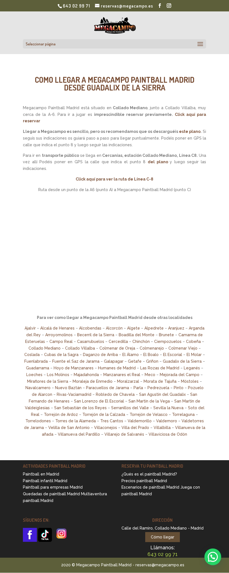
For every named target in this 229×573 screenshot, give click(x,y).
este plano (190, 131)
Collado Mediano (44, 348)
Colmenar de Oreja (117, 348)
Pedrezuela (158, 388)
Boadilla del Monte (136, 335)
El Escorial (172, 354)
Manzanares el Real (121, 374)
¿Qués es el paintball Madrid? (149, 474)
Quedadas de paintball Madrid (51, 494)
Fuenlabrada (36, 361)
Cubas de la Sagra (61, 354)
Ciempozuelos (168, 341)
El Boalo (151, 354)
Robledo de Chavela (115, 394)
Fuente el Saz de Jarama (75, 361)
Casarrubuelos (90, 341)
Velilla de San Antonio (69, 427)
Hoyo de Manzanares (74, 368)
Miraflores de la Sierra (47, 381)
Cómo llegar (162, 537)
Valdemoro (166, 421)
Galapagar (113, 361)
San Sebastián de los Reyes (80, 408)
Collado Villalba (80, 348)
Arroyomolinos (59, 335)
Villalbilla (162, 427)
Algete (133, 328)
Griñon (152, 361)
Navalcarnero (38, 388)
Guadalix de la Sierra (182, 361)
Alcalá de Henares (57, 328)
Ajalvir (30, 328)
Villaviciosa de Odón (168, 434)
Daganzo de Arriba (100, 354)
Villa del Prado (135, 427)
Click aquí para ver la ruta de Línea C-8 (114, 179)
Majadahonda (86, 374)
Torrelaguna (183, 414)
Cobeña (193, 341)
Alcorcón (114, 328)
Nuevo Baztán (68, 388)
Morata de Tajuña (160, 381)
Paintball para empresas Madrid (53, 487)
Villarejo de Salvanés (124, 434)
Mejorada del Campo (179, 374)
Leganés (192, 368)
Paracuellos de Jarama (107, 388)
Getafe (135, 361)
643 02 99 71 (76, 6)
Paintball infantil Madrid (45, 481)
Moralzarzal (128, 381)
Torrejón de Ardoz (61, 414)
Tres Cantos (111, 421)
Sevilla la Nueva (168, 408)
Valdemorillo (140, 421)
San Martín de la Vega (149, 401)
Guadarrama (37, 368)
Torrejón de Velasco (149, 414)
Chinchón (141, 341)
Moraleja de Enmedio (93, 381)
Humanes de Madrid (117, 368)
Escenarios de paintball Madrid (150, 487)
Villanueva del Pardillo (79, 434)
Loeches (34, 374)
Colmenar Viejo (182, 348)
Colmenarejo (152, 348)
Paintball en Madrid (41, 474)
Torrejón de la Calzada (103, 414)
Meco (150, 374)
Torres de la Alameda (75, 421)
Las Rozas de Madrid (159, 368)
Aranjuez (176, 328)
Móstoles (190, 381)
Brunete (166, 335)
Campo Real (61, 341)
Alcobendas (90, 328)
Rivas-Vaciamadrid (74, 394)
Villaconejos (105, 427)
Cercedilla (118, 341)
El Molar (194, 354)
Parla (138, 388)
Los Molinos (58, 374)
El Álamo (130, 354)
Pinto (178, 388)
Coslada (32, 354)
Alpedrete (154, 328)
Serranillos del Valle (130, 408)
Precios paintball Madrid (144, 481)
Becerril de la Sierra (95, 335)
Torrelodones (38, 421)
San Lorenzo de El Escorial (99, 401)
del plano (158, 162)
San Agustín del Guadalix (162, 394)
